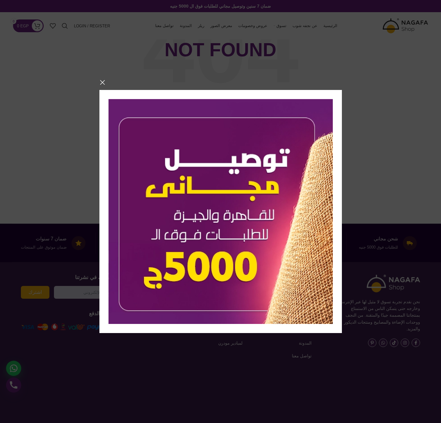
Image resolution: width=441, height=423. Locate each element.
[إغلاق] (102, 82)
